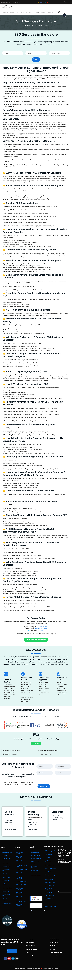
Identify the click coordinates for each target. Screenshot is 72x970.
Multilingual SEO (49, 879)
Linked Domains (49, 903)
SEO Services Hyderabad (19, 897)
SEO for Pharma (6, 874)
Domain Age (48, 871)
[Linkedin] (13, 958)
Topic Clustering (49, 895)
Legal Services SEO (7, 852)
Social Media (30, 942)
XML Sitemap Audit (50, 851)
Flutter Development (11, 829)
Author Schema (49, 892)
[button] (18, 750)
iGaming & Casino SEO (6, 904)
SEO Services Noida (21, 885)
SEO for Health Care (6, 870)
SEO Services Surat (21, 869)
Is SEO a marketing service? (49, 750)
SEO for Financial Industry (6, 899)
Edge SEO (47, 857)
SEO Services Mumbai (19, 852)
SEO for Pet (5, 863)
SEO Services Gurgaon (19, 857)
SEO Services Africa (36, 858)
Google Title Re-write (49, 899)
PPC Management (33, 820)
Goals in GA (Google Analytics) (50, 875)
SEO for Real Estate (7, 888)
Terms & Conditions (56, 952)
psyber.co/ (40, 630)
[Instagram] (17, 958)
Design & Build (14, 12)
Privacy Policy (30, 956)
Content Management (56, 939)
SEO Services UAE (36, 855)
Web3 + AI (24, 12)
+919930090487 (16, 2)
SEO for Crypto (6, 877)
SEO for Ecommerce (5, 884)
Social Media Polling (50, 906)
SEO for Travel (6, 891)
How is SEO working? (46, 754)
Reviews (52, 949)
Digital (31, 12)
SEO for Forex (5, 880)
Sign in (69, 2)
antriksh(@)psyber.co (41, 628)
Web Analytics (30, 946)
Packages (5, 12)
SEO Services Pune (21, 881)
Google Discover (49, 865)
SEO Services (30, 939)
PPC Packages (56, 815)
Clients (43, 12)
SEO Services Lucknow (19, 888)
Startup (37, 12)
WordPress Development (12, 818)
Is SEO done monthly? (11, 754)
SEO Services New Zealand (36, 862)
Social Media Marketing (35, 817)
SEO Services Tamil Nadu (21, 866)
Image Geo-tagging (50, 882)
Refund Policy (54, 956)
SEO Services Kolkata (19, 893)
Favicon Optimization (48, 861)
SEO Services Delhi (21, 901)
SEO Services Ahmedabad (19, 873)
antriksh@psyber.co (5, 2)
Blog (27, 952)
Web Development (31, 949)
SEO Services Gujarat (19, 861)
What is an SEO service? (12, 750)
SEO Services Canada (34, 871)
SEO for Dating (6, 866)
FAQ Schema (48, 854)
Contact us (50, 12)
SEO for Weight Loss (6, 895)
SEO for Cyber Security (6, 859)
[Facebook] (5, 958)
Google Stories (49, 889)
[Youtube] (9, 958)
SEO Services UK (35, 852)
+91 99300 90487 (42, 626)
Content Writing (32, 827)
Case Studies (54, 942)
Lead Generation (33, 829)
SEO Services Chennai (19, 905)
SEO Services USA (36, 875)
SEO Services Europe (34, 867)
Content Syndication (50, 868)
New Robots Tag (49, 885)
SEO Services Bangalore (19, 878)
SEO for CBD (5, 855)
